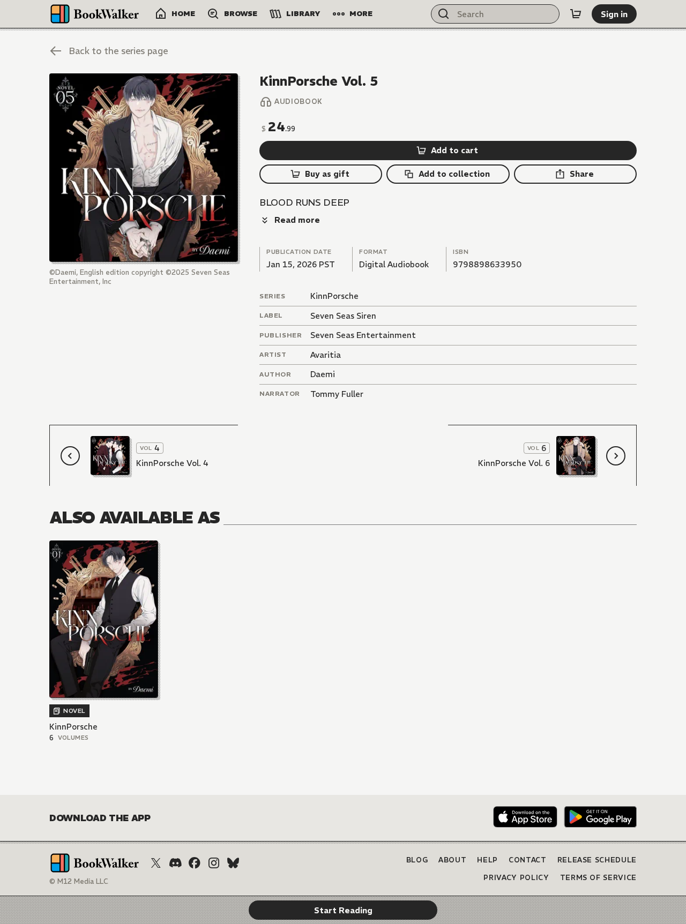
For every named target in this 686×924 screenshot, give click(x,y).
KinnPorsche (334, 296)
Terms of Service (598, 877)
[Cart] (575, 14)
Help (487, 860)
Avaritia (325, 355)
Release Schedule (597, 860)
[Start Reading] (143, 167)
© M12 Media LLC (78, 881)
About (452, 860)
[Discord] (175, 863)
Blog (417, 860)
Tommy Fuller (336, 394)
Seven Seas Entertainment (363, 335)
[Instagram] (213, 863)
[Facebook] (194, 863)
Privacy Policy (516, 877)
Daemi (322, 374)
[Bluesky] (233, 863)
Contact (528, 860)
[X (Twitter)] (156, 863)
